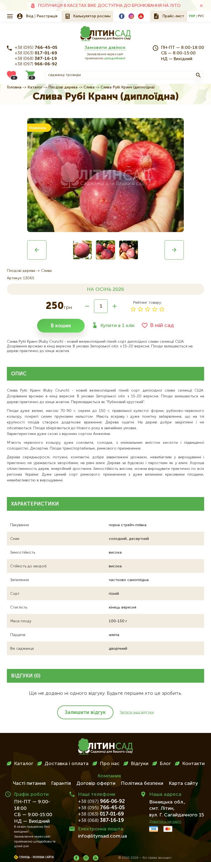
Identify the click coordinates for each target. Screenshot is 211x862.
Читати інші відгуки (137, 712)
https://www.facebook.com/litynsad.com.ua (121, 16)
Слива (89, 87)
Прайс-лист (173, 16)
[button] (36, 250)
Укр (192, 16)
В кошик (61, 325)
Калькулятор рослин (91, 16)
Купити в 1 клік (117, 325)
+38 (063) (36, 53)
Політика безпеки (142, 783)
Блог (165, 763)
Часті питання (29, 783)
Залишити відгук (85, 712)
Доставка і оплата (66, 763)
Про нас (110, 763)
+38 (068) (36, 59)
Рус (201, 16)
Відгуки (139, 763)
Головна (14, 87)
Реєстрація (47, 16)
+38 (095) (36, 48)
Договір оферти (95, 783)
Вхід (30, 16)
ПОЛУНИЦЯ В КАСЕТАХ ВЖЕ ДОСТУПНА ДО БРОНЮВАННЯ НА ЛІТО (109, 6)
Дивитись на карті (165, 822)
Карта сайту (183, 783)
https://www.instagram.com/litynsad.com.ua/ (131, 16)
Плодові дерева (62, 87)
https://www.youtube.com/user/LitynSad (141, 16)
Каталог (34, 87)
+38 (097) (36, 64)
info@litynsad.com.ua (102, 836)
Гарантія (61, 783)
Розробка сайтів (43, 857)
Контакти (193, 763)
